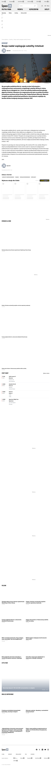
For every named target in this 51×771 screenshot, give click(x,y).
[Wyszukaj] (35, 5)
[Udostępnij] (2, 27)
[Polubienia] (2, 14)
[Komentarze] (2, 17)
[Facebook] (36, 749)
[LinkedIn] (42, 749)
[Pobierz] (2, 24)
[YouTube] (45, 749)
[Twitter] (39, 749)
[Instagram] (48, 749)
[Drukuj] (2, 21)
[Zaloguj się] (42, 6)
